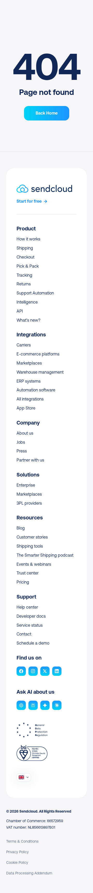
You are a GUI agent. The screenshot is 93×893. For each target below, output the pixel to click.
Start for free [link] (29, 201)
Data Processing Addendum (29, 873)
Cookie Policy (17, 862)
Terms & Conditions (22, 841)
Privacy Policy (17, 852)
